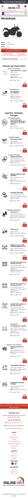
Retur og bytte (14, 446)
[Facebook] (13, 464)
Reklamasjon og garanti (14, 443)
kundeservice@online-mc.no (14, 422)
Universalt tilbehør (8, 54)
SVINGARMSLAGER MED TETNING (17, 383)
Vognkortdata (21, 54)
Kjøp (25, 85)
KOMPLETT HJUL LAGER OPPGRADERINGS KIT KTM (17, 245)
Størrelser (14, 448)
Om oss (14, 453)
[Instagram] (16, 464)
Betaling (14, 435)
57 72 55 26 (15, 420)
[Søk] (25, 10)
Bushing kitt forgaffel (16, 139)
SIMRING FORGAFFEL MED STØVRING (17, 174)
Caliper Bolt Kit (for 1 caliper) (18, 70)
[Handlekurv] (25, 6)
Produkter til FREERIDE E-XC (14, 51)
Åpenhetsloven (14, 456)
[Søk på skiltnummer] (25, 13)
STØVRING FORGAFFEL (16, 192)
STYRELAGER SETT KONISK (18, 326)
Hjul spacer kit (14, 212)
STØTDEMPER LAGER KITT (17, 365)
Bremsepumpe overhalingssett (14, 92)
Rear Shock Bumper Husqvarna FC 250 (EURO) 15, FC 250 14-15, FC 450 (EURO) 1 (17, 122)
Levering (14, 439)
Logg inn (14, 469)
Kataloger (14, 458)
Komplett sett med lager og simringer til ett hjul (18, 262)
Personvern (14, 474)
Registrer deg (14, 472)
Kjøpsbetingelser (14, 437)
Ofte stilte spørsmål (14, 441)
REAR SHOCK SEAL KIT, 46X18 (17, 347)
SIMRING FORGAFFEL (16, 157)
